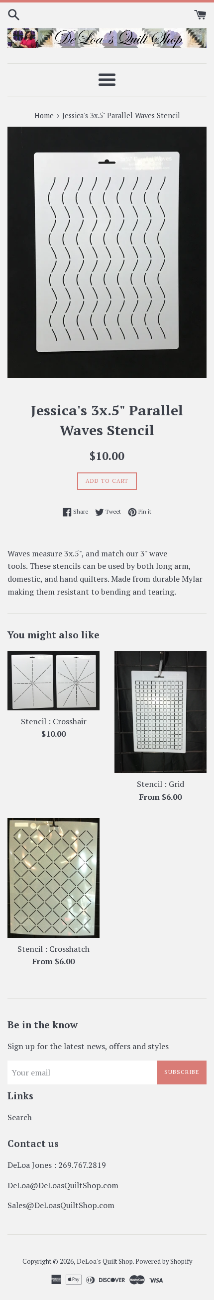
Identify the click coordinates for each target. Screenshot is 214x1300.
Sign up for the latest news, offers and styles (88, 1046)
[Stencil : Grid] (160, 712)
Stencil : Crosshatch (53, 948)
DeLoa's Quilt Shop (105, 1261)
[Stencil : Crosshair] (53, 680)
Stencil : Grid (160, 783)
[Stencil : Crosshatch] (53, 877)
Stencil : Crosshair (54, 721)
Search (19, 1117)
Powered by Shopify (163, 1261)
